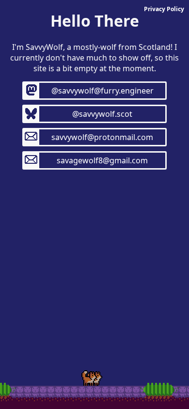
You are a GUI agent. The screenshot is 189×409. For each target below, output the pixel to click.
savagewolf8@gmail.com (102, 160)
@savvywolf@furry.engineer (102, 90)
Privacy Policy (164, 9)
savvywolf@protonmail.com (102, 137)
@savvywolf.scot (102, 114)
